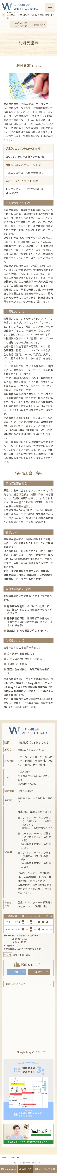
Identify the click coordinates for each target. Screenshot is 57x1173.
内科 (16, 971)
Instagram (10, 1168)
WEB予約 (27, 1168)
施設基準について (15, 984)
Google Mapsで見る (28, 1052)
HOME (4, 1157)
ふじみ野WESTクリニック (28, 6)
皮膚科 (39, 971)
